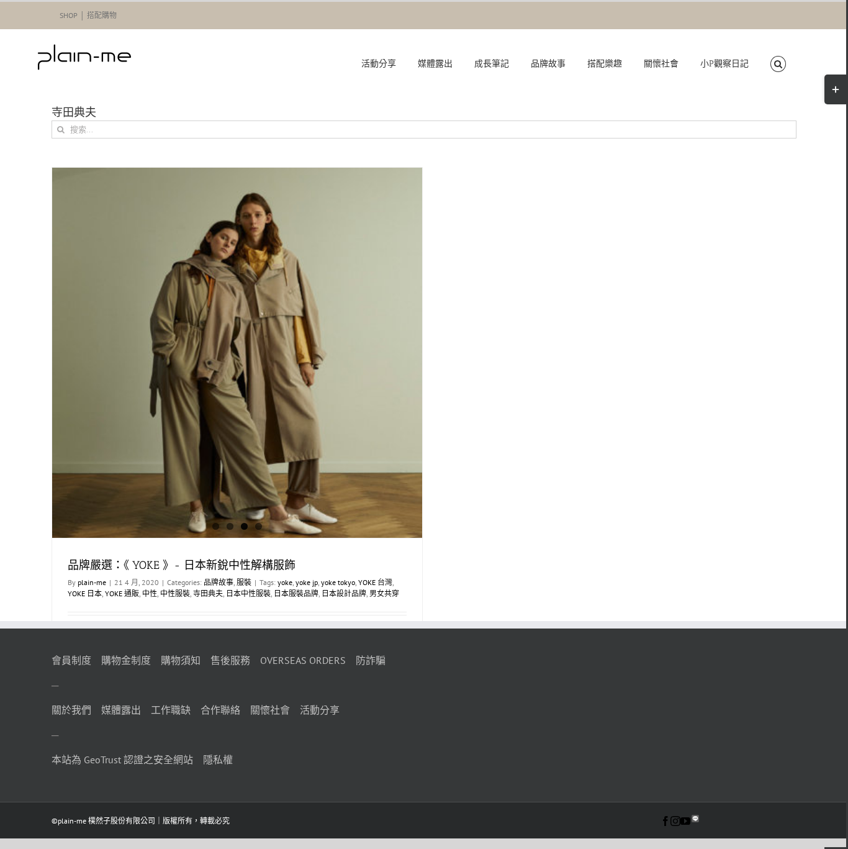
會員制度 (71, 660)
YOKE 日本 (85, 593)
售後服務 (230, 660)
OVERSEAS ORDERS (303, 660)
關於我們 (71, 710)
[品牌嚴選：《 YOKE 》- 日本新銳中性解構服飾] (237, 353)
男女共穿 (384, 593)
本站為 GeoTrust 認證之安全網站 (122, 759)
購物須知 (181, 660)
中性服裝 (175, 593)
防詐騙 (371, 660)
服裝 (244, 582)
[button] (777, 64)
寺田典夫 (208, 593)
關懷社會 (270, 710)
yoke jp (306, 582)
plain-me (92, 582)
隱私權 (218, 759)
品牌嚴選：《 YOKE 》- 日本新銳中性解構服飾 (181, 565)
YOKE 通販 (122, 593)
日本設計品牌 (344, 593)
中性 (149, 593)
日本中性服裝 (248, 593)
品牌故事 (218, 582)
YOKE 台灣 (375, 582)
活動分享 (320, 710)
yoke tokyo (338, 582)
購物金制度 (126, 660)
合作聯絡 (220, 710)
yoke (284, 582)
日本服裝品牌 (296, 593)
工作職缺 (171, 710)
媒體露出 (121, 710)
